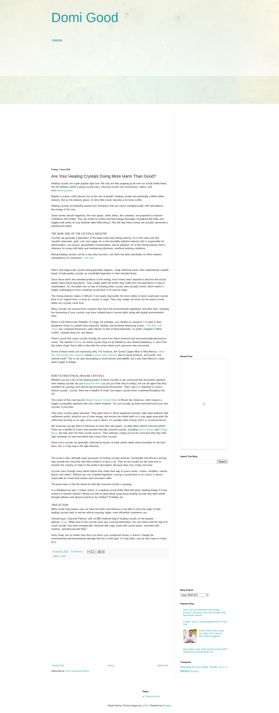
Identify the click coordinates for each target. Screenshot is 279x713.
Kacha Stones (146, 429)
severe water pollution (105, 355)
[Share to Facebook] (100, 552)
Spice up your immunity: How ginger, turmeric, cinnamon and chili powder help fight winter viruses (204, 612)
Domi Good (84, 17)
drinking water (64, 190)
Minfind (77, 342)
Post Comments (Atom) (77, 671)
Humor (221, 667)
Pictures (195, 671)
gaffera (145, 705)
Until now (88, 257)
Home (57, 40)
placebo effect (94, 383)
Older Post (162, 665)
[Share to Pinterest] (103, 552)
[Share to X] (96, 552)
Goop (64, 522)
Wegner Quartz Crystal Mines (101, 400)
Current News (200, 666)
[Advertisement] (139, 77)
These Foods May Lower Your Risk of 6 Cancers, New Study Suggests (211, 633)
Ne (226, 667)
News (185, 671)
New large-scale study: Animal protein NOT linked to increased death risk (205, 650)
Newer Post (58, 665)
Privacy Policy (152, 696)
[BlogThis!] (92, 552)
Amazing (185, 666)
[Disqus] (110, 611)
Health (63, 556)
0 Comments (77, 551)
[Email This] (89, 552)
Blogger (167, 705)
